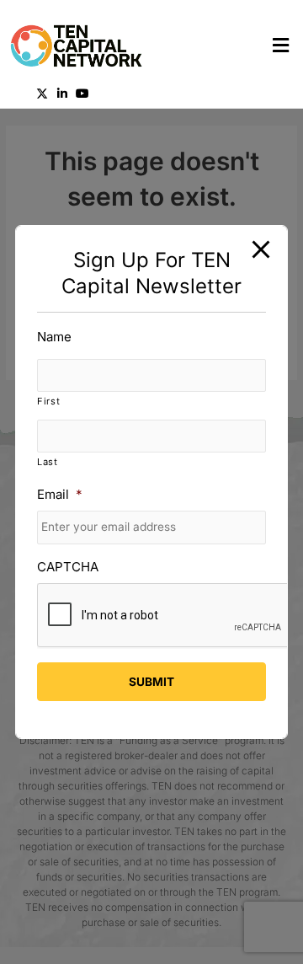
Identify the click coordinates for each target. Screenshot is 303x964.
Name (54, 337)
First (48, 401)
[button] (227, 46)
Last (47, 462)
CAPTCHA (67, 567)
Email (59, 494)
